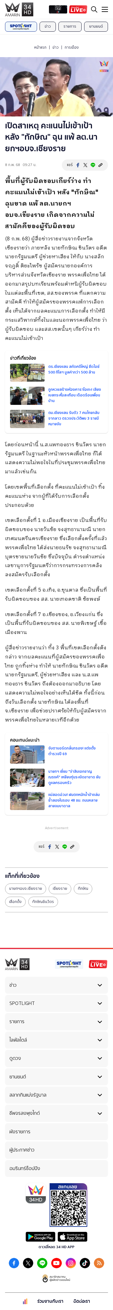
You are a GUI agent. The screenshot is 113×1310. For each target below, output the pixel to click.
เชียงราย (60, 888)
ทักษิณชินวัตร (43, 902)
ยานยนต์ (96, 26)
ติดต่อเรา (81, 1301)
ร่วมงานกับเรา (50, 1301)
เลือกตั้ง (15, 902)
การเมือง (72, 47)
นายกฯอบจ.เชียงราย (25, 888)
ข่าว (48, 26)
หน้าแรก (40, 47)
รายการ (69, 26)
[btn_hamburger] (105, 9)
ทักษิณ (83, 888)
